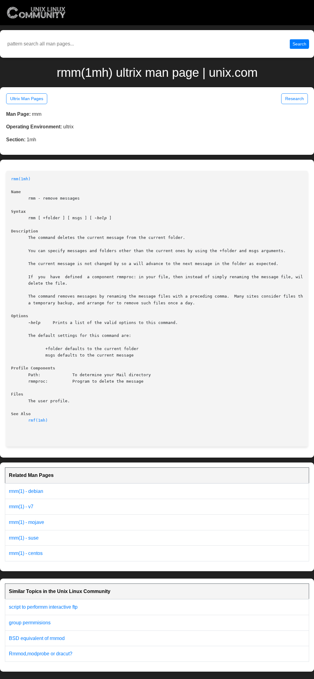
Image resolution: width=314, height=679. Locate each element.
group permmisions (30, 622)
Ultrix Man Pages (26, 98)
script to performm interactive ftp (43, 607)
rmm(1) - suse (24, 537)
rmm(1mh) (21, 179)
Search (299, 43)
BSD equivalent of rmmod (37, 638)
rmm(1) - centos (26, 553)
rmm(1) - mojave (26, 522)
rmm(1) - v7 (21, 506)
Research (294, 98)
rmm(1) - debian (26, 491)
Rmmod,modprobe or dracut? (40, 653)
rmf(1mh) (38, 420)
